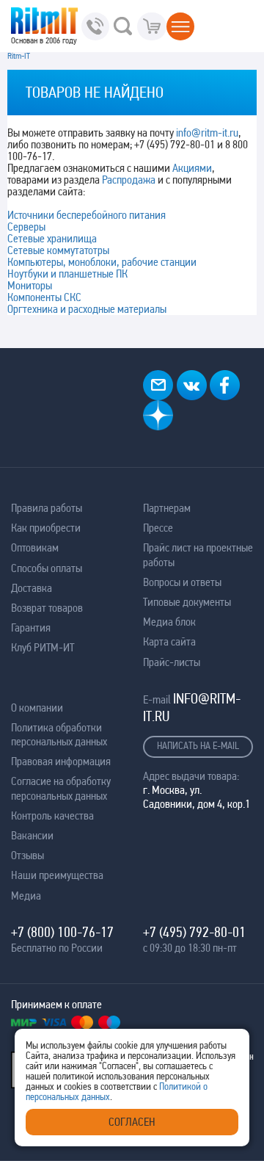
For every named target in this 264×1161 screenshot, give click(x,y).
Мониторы (29, 285)
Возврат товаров (47, 608)
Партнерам (167, 508)
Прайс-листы (171, 662)
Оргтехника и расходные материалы (86, 309)
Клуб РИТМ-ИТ (42, 647)
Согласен (132, 1122)
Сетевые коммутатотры (58, 250)
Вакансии (32, 835)
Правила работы (46, 508)
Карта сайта (169, 641)
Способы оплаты (46, 568)
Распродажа (128, 180)
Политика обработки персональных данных (59, 734)
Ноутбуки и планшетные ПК (67, 274)
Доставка (31, 588)
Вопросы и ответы (182, 582)
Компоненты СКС (44, 297)
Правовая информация (61, 761)
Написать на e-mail (198, 745)
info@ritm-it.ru (207, 133)
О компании (37, 708)
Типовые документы (187, 602)
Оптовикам (35, 547)
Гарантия (31, 627)
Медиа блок (169, 622)
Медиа (26, 896)
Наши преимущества (57, 875)
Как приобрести (46, 528)
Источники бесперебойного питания (86, 215)
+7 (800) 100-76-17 (62, 932)
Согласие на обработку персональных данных (61, 788)
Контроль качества (52, 815)
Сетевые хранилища (52, 238)
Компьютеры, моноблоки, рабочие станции (102, 262)
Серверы (26, 227)
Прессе (158, 528)
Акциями (192, 168)
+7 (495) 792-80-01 (194, 932)
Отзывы (27, 855)
